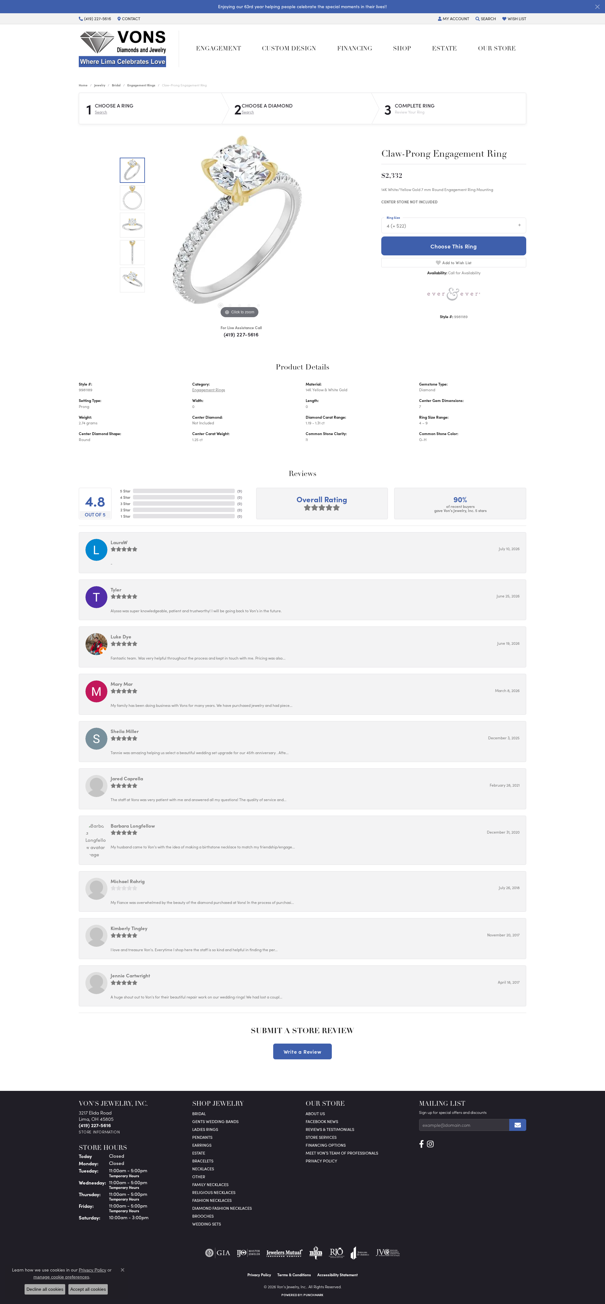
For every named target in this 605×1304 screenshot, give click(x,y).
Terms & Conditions (294, 1274)
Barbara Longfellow (133, 825)
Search (101, 112)
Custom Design (289, 49)
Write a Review (302, 1051)
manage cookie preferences (61, 1276)
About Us (315, 1113)
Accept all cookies (88, 1289)
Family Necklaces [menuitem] (210, 1184)
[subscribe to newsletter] (517, 1125)
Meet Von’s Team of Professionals (342, 1153)
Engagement (218, 49)
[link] (95, 18)
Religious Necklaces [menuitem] (213, 1192)
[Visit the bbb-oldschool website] (315, 1253)
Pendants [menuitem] (202, 1137)
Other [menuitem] (198, 1176)
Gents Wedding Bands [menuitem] (215, 1121)
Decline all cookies (44, 1289)
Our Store (497, 49)
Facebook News (322, 1121)
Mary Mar (122, 683)
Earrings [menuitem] (201, 1145)
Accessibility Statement (337, 1274)
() (239, 490)
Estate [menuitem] (198, 1153)
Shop (402, 49)
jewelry (99, 85)
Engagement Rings (141, 85)
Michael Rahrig (128, 881)
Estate (444, 49)
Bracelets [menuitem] (202, 1160)
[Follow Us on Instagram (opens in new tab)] (430, 1144)
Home (83, 85)
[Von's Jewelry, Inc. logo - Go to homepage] (129, 49)
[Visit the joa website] (360, 1253)
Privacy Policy (321, 1160)
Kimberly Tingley (129, 928)
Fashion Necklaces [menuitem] (212, 1200)
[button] (453, 18)
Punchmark (313, 1295)
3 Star (125, 503)
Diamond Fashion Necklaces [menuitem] (222, 1208)
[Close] (597, 7)
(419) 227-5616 (241, 334)
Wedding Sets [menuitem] (206, 1223)
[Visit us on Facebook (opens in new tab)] (421, 1144)
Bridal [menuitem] (199, 1113)
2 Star (125, 509)
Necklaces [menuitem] (203, 1168)
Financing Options (326, 1145)
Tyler (116, 589)
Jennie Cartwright (130, 975)
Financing (354, 49)
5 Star (125, 490)
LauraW (119, 542)
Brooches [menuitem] (203, 1216)
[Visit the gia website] (217, 1253)
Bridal (116, 85)
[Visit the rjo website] (336, 1253)
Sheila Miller (125, 731)
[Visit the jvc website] (388, 1253)
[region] (239, 225)
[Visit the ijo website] (248, 1253)
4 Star (125, 497)
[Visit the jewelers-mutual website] (284, 1253)
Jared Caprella (127, 778)
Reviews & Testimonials (330, 1129)
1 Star (125, 516)
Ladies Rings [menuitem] (205, 1129)
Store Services (321, 1137)
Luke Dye (121, 636)
